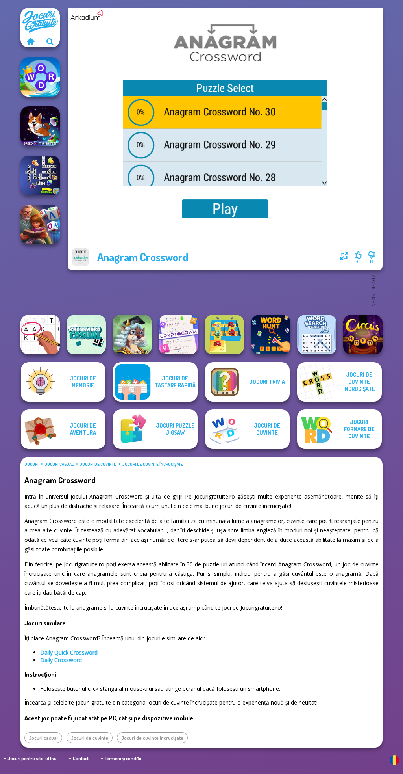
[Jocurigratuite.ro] (30, 41)
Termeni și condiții (123, 758)
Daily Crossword (61, 660)
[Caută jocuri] (50, 41)
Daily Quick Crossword (69, 652)
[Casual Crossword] (86, 334)
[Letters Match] (40, 334)
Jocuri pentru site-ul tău (32, 758)
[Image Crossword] (40, 175)
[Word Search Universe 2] (316, 334)
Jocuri (31, 464)
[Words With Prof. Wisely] (132, 334)
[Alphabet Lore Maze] (224, 334)
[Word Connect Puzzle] (40, 77)
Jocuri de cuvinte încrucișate (152, 464)
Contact (81, 758)
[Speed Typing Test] (40, 126)
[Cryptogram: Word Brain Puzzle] (178, 334)
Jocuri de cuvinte (97, 464)
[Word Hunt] (270, 334)
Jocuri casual (59, 464)
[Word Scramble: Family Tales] (40, 224)
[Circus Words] (363, 334)
